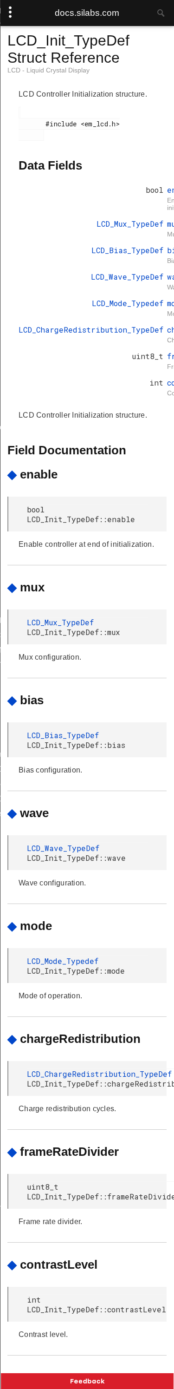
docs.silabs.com (87, 13)
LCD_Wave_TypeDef (127, 277)
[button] (87, 1381)
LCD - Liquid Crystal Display (48, 70)
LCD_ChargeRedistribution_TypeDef (91, 329)
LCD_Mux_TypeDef (130, 224)
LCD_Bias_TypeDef (127, 250)
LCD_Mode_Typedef (127, 303)
